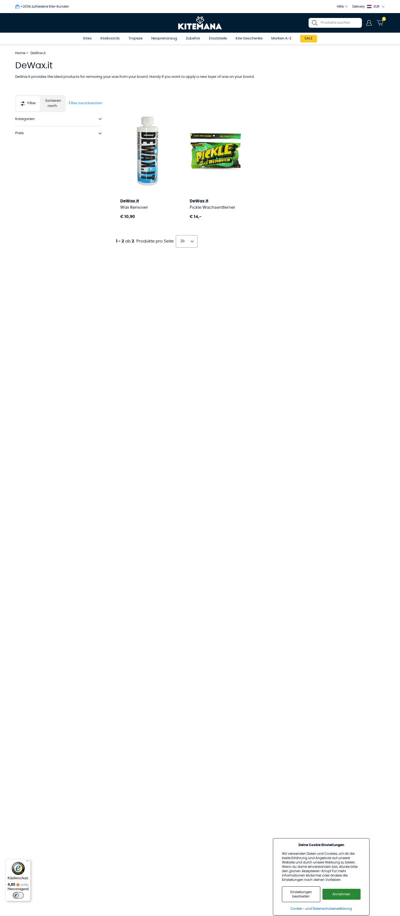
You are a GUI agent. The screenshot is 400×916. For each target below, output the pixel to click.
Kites (87, 38)
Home (20, 53)
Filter (31, 103)
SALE (308, 38)
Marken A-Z (281, 38)
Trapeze (135, 38)
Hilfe (340, 6)
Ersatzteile (218, 38)
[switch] (18, 895)
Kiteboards (110, 38)
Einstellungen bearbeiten (301, 894)
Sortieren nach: (53, 103)
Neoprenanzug (164, 38)
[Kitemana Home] (200, 22)
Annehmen (341, 894)
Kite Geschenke (249, 38)
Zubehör (193, 38)
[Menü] (27, 862)
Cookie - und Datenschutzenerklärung (321, 908)
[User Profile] (369, 23)
